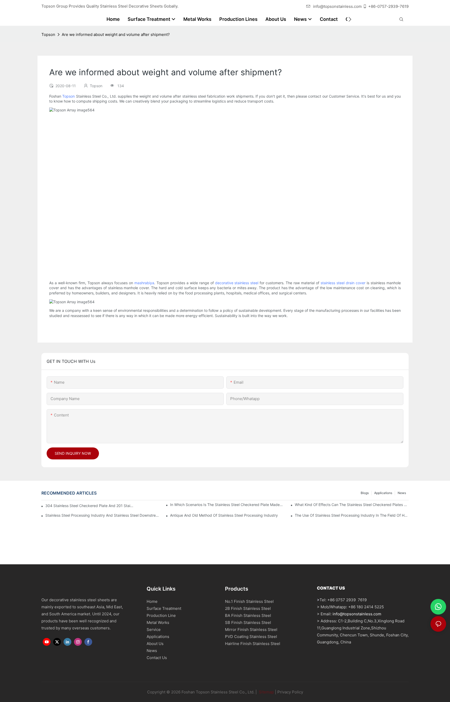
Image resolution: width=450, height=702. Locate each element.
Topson (48, 34)
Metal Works (158, 622)
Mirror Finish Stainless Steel (251, 629)
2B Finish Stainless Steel (248, 608)
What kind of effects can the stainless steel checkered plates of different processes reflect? (352, 504)
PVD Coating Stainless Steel (251, 636)
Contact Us (157, 657)
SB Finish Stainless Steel (248, 622)
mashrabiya (144, 283)
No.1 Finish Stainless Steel (249, 601)
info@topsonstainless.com (337, 6)
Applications (383, 493)
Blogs (365, 493)
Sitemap (266, 692)
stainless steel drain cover (343, 283)
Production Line (161, 615)
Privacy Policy (290, 692)
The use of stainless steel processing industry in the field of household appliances (352, 515)
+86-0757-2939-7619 (388, 6)
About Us (155, 643)
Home (152, 601)
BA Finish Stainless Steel (248, 615)
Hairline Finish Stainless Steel (252, 643)
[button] (349, 19)
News (402, 493)
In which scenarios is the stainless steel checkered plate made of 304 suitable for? (227, 504)
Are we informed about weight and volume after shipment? (116, 34)
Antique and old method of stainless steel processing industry (224, 515)
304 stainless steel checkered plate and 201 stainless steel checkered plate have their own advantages (90, 505)
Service (154, 629)
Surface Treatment (164, 608)
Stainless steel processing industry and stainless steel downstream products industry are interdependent (102, 515)
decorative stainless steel (237, 283)
